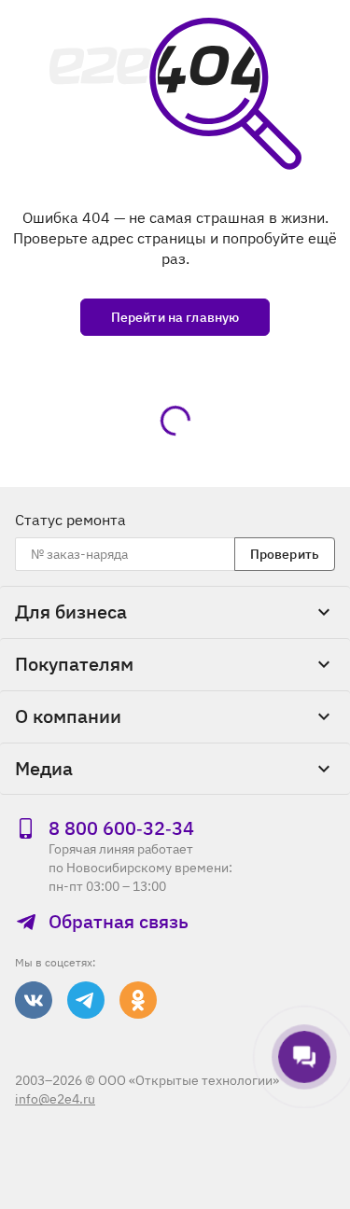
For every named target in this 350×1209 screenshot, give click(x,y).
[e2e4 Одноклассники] (138, 1000)
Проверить (284, 554)
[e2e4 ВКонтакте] (33, 1000)
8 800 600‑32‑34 (121, 828)
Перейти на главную (175, 317)
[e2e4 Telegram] (86, 1000)
